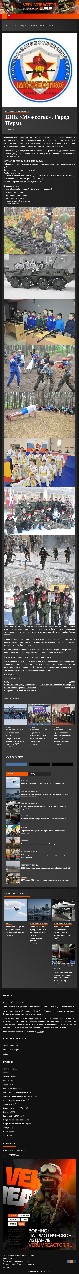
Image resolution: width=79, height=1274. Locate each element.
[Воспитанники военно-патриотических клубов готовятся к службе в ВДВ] (15, 714)
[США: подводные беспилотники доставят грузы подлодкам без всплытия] (13, 854)
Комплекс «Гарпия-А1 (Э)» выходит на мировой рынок (43, 783)
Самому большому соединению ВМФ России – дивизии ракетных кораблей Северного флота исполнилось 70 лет (20, 686)
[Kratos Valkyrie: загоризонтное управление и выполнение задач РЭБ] (13, 806)
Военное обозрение (11, 1045)
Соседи (6, 1128)
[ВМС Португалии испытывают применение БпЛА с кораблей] (13, 866)
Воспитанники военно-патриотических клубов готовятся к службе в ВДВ (15, 738)
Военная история (10, 1088)
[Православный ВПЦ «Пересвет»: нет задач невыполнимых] (63, 714)
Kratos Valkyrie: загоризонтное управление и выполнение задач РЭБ (62, 932)
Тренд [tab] (33, 774)
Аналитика (7, 1077)
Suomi (5, 1073)
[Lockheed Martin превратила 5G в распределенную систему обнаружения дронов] (13, 794)
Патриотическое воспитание (15, 1124)
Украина (6, 1132)
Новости (24, 780)
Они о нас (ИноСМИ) (11, 1116)
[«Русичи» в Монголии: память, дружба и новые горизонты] (39, 714)
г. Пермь (19, 678)
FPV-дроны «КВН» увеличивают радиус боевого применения (45, 880)
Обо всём (7, 1112)
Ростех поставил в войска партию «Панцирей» (39, 844)
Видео (5, 1085)
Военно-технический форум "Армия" (17, 1096)
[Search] (75, 16)
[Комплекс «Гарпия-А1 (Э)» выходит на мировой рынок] (13, 782)
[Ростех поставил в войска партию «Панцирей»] (13, 842)
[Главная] (4, 16)
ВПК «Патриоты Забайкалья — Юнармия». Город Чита (57, 685)
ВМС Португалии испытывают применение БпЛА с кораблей (45, 868)
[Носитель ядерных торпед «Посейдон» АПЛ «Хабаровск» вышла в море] (13, 818)
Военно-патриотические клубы (17, 111)
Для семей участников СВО (14, 1100)
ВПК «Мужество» (11, 675)
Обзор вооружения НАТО (30, 791)
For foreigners (8, 1069)
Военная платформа (11, 1050)
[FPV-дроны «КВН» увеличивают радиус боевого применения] (13, 878)
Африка (24, 827)
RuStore (40, 1032)
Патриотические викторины (14, 1120)
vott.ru (5, 1054)
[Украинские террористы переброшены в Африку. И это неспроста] (13, 830)
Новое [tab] (10, 774)
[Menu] (9, 16)
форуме (31, 1018)
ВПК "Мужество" (12, 678)
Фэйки (5, 1136)
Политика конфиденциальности (16, 1261)
